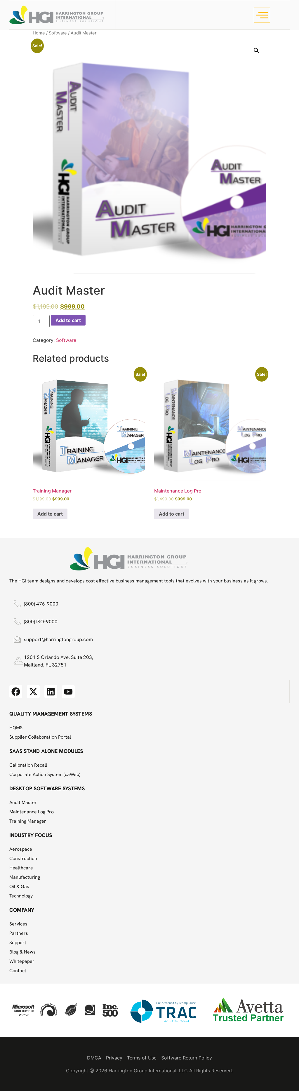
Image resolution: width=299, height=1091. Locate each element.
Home (39, 33)
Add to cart (68, 320)
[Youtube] (68, 691)
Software (58, 33)
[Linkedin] (50, 691)
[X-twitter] (33, 691)
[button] (256, 50)
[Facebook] (15, 691)
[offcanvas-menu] (262, 15)
